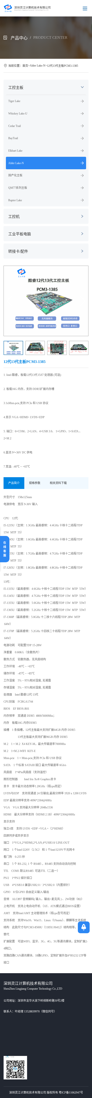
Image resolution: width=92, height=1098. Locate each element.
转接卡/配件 (18, 251)
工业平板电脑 (19, 234)
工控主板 (15, 88)
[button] (82, 301)
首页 (25, 65)
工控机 (14, 217)
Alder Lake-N (37, 65)
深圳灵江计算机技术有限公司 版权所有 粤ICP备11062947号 (46, 1092)
